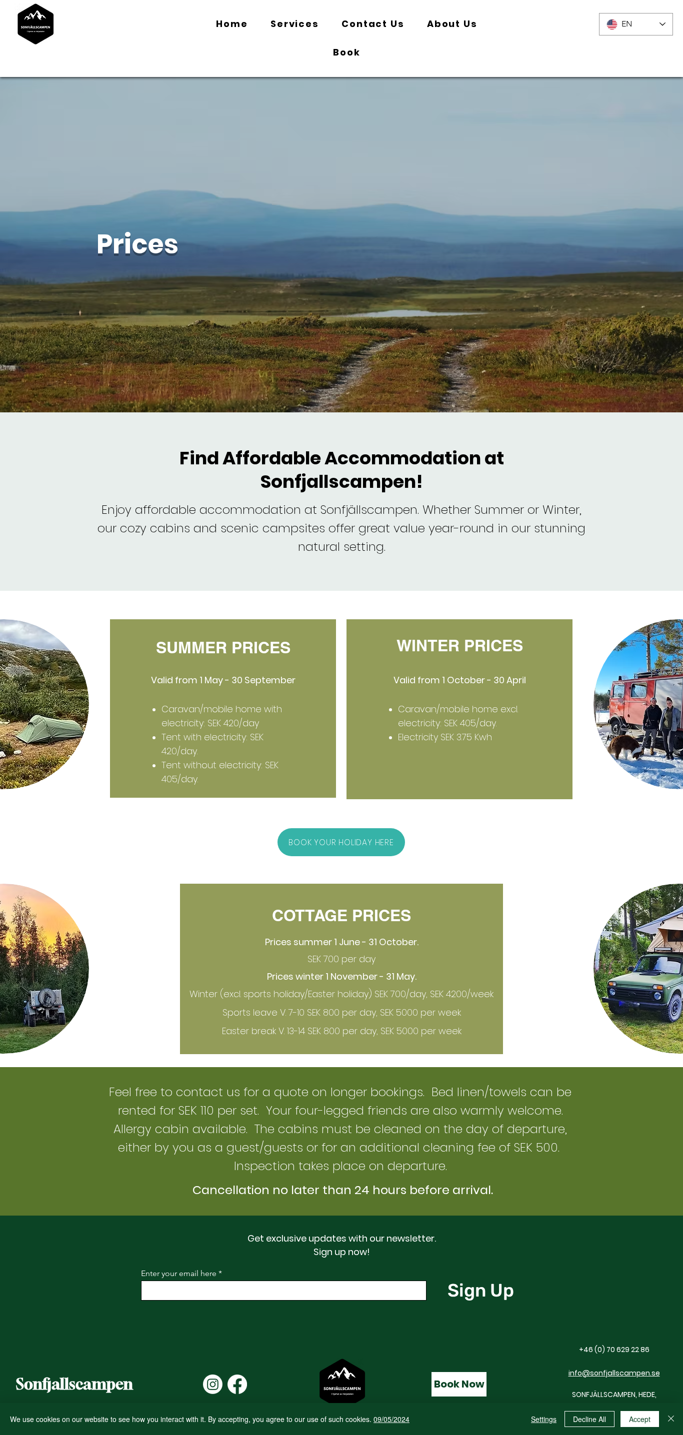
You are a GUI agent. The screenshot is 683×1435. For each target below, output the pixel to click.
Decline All (589, 1419)
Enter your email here (178, 1274)
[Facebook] (237, 1384)
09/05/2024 (392, 1419)
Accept (639, 1419)
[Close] (671, 1419)
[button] (294, 24)
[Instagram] (212, 1384)
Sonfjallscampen (74, 1384)
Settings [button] (543, 1419)
